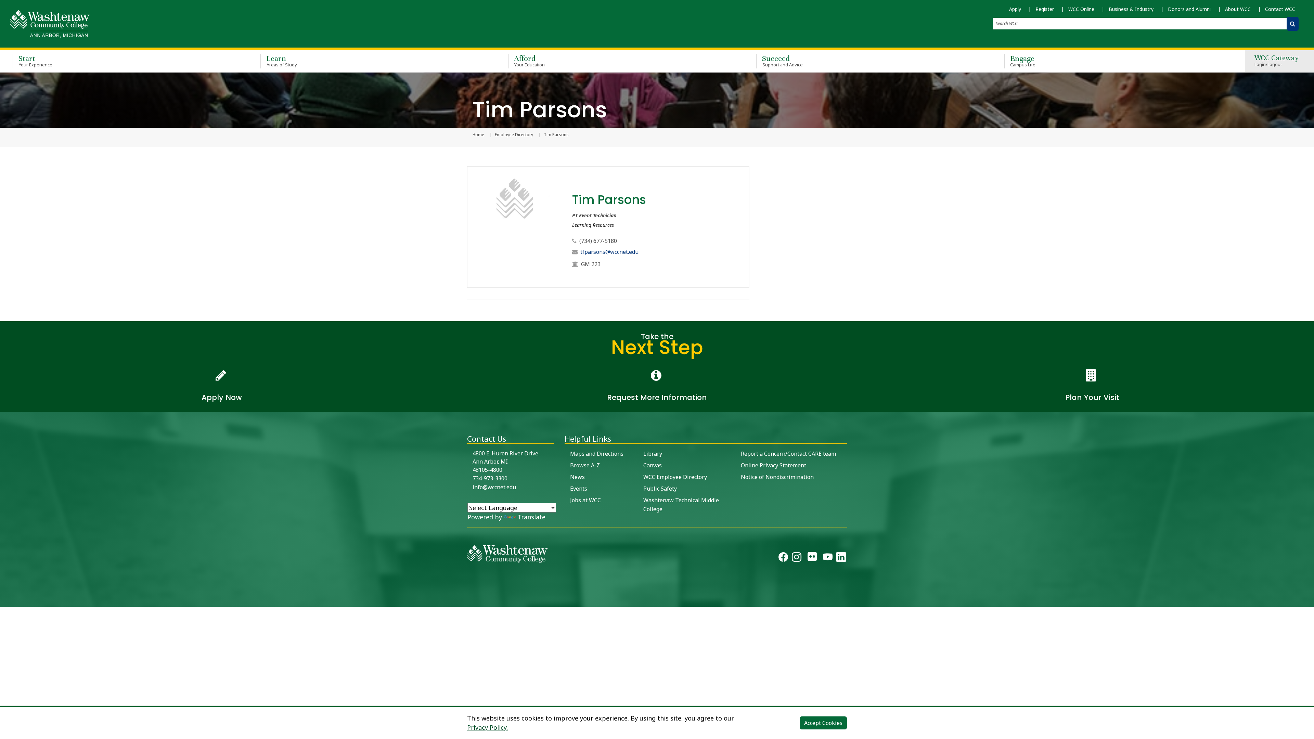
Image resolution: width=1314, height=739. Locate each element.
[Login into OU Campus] (4, 601)
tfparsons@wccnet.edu (609, 252)
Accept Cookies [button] (823, 723)
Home (478, 135)
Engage (1023, 61)
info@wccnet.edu (494, 487)
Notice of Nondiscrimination (777, 477)
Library (652, 453)
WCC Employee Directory (675, 477)
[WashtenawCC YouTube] (828, 558)
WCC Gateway (1276, 61)
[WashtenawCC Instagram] (796, 558)
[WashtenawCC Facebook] (783, 558)
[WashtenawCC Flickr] (812, 558)
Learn (281, 61)
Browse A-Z (585, 465)
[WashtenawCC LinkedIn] (841, 558)
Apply (1015, 9)
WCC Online (1081, 9)
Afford (529, 61)
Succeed (782, 61)
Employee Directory (514, 135)
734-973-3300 (490, 478)
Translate (531, 517)
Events (578, 488)
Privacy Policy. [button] (487, 727)
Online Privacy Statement (773, 465)
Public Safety (660, 488)
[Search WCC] (1293, 24)
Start (35, 61)
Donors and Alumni (1189, 9)
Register (1044, 9)
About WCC (1238, 9)
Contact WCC (1280, 9)
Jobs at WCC (585, 500)
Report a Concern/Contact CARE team (788, 453)
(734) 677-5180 (598, 241)
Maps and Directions (596, 453)
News (577, 477)
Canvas (652, 465)
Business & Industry (1131, 9)
